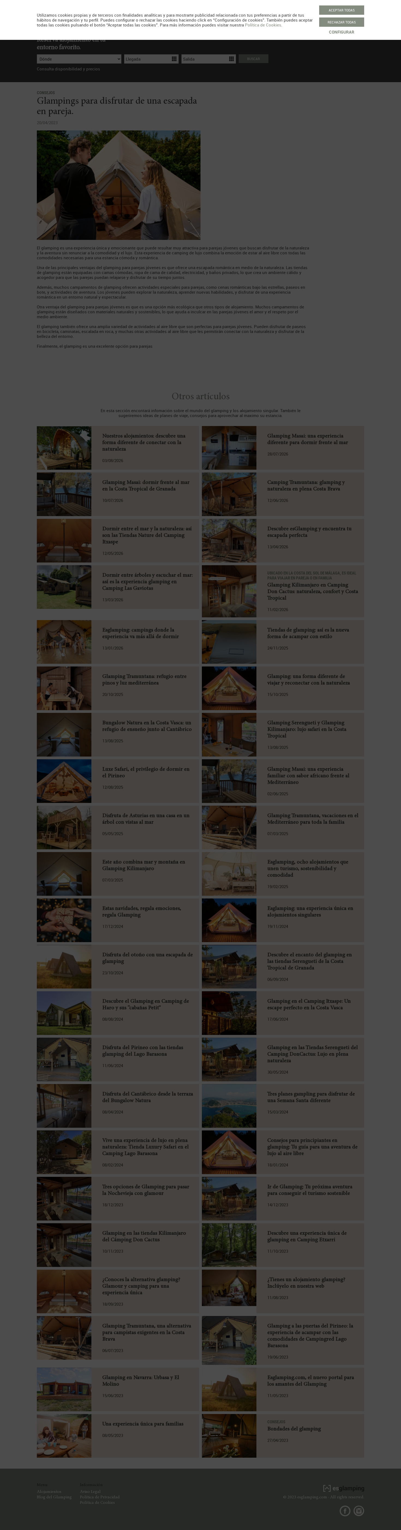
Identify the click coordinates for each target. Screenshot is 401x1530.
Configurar (341, 32)
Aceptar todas (342, 10)
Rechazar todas (342, 22)
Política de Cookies (263, 25)
